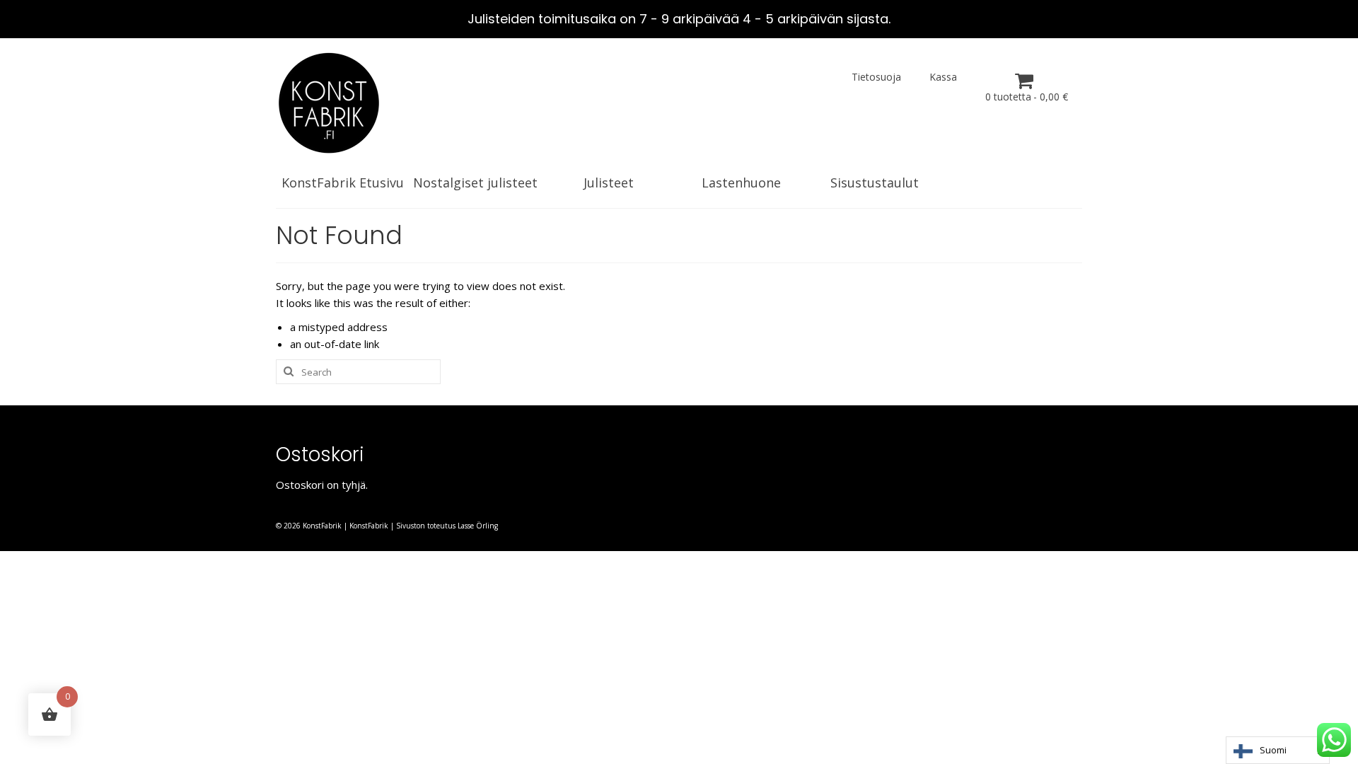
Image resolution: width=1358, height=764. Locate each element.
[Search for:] (358, 371)
